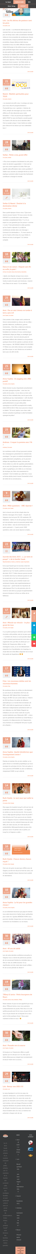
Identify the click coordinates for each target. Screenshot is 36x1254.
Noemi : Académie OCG (18, 1199)
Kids (16, 272)
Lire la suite (30, 71)
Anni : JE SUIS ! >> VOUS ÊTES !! (18, 1147)
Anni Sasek (5, 315)
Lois (9, 25)
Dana (13, 272)
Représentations (7, 562)
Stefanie (16, 999)
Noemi (9, 99)
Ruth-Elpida (11, 803)
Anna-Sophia (11, 384)
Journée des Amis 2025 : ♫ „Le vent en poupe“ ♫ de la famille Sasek (17, 558)
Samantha (23, 272)
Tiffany (20, 999)
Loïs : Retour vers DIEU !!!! (13, 1086)
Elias (9, 686)
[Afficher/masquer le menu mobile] (32, 10)
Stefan (9, 157)
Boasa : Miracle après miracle (18, 1235)
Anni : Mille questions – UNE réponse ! (18, 505)
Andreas (5, 447)
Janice (9, 999)
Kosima (19, 272)
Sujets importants (25, 562)
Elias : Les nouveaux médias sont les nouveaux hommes (17, 682)
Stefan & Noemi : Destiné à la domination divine (14, 204)
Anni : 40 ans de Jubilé (11, 948)
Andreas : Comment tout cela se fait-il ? (18, 1216)
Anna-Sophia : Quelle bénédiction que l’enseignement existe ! (18, 753)
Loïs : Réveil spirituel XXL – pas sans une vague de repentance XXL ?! (18, 1175)
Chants (13, 562)
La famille (17, 562)
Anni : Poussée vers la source (14, 1045)
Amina (4, 272)
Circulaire (5, 25)
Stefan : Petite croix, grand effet (15, 155)
